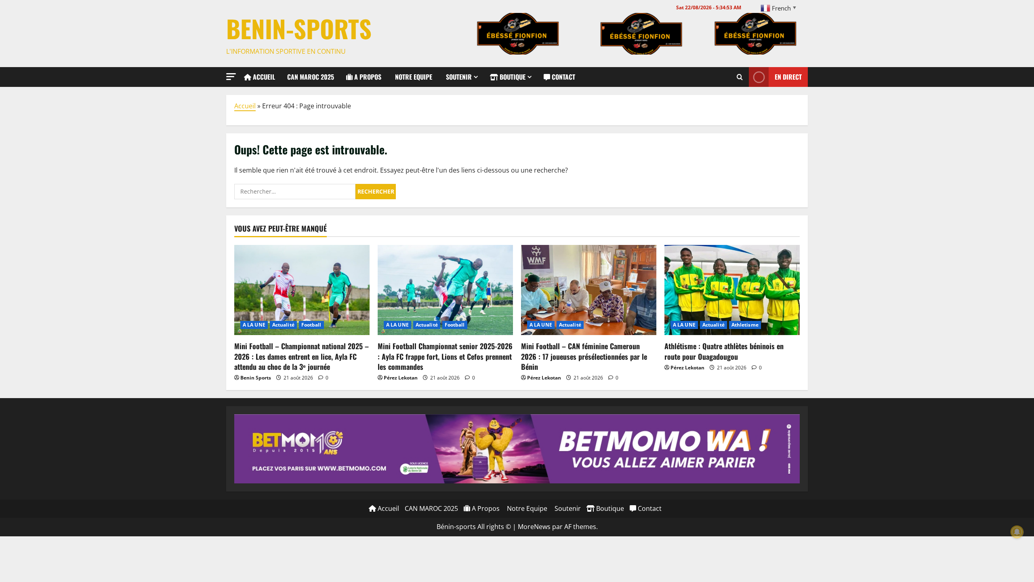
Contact (562, 77)
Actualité (283, 324)
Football (311, 324)
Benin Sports (255, 377)
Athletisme (745, 324)
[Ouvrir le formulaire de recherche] (740, 76)
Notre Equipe (412, 77)
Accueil (263, 77)
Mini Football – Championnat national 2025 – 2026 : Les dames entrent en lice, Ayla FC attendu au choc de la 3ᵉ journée (301, 356)
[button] (231, 76)
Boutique (511, 77)
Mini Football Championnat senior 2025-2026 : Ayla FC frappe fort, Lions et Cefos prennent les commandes (445, 356)
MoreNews (534, 526)
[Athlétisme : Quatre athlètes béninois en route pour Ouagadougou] (732, 290)
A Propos (367, 77)
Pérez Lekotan (401, 377)
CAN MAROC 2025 (310, 77)
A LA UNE (254, 324)
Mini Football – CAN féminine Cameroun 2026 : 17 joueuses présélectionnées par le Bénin (584, 356)
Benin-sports (299, 28)
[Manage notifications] (1017, 531)
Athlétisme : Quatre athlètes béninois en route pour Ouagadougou (724, 351)
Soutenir (458, 77)
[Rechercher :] (294, 191)
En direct (788, 76)
